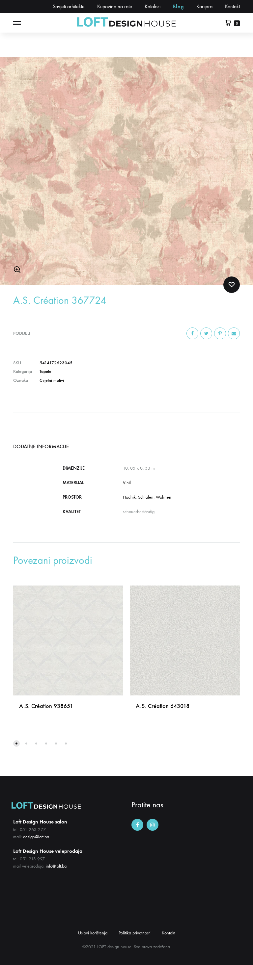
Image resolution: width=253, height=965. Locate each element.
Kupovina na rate (114, 6)
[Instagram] (152, 825)
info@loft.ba (56, 866)
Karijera (204, 6)
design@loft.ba (36, 837)
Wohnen (163, 497)
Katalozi (152, 6)
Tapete (45, 371)
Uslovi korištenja (92, 933)
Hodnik (129, 497)
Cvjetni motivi (52, 380)
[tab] (126, 446)
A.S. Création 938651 (46, 706)
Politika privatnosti (135, 933)
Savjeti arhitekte (69, 6)
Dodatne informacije (41, 446)
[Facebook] (137, 825)
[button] (16, 743)
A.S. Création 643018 (162, 706)
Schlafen (146, 497)
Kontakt (232, 6)
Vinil (127, 482)
